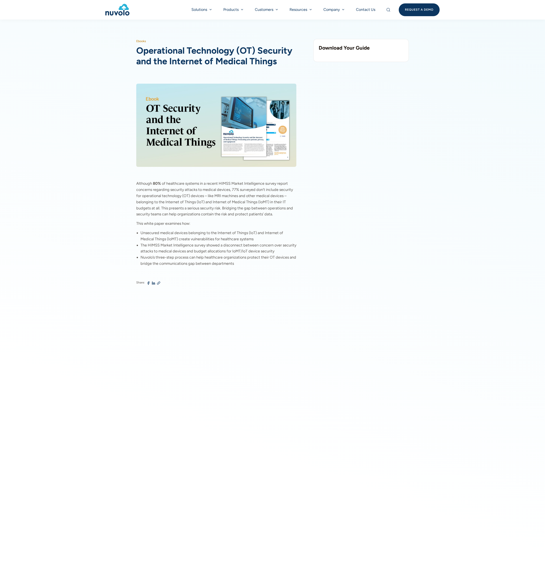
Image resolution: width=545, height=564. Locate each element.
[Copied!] (158, 283)
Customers (264, 9)
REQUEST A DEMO (419, 9)
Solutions (199, 9)
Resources (298, 9)
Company (331, 9)
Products (231, 9)
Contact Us (365, 9)
